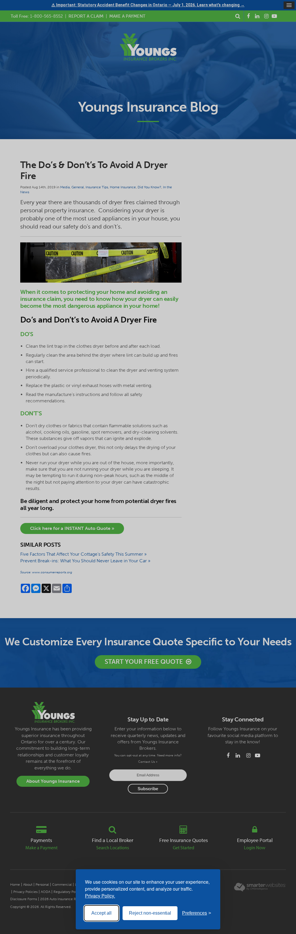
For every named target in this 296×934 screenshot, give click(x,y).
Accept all (101, 913)
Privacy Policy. (100, 895)
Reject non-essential (150, 913)
